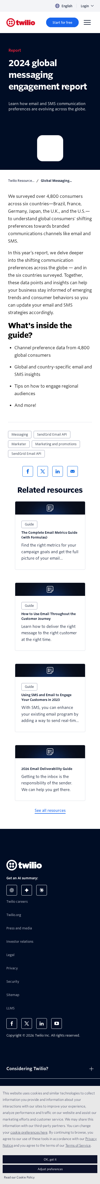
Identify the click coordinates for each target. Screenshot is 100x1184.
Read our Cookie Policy (19, 1177)
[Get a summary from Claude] (41, 890)
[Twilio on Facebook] (11, 1023)
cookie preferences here (28, 1132)
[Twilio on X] (26, 1023)
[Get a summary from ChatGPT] (11, 890)
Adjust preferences (50, 1169)
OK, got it (50, 1159)
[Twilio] (20, 22)
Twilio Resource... (21, 181)
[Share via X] (42, 471)
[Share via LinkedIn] (57, 471)
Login (85, 6)
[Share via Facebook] (27, 471)
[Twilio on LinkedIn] (41, 1023)
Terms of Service (78, 1145)
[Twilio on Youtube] (56, 1023)
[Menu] (87, 22)
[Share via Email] (72, 471)
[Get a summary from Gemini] (26, 890)
